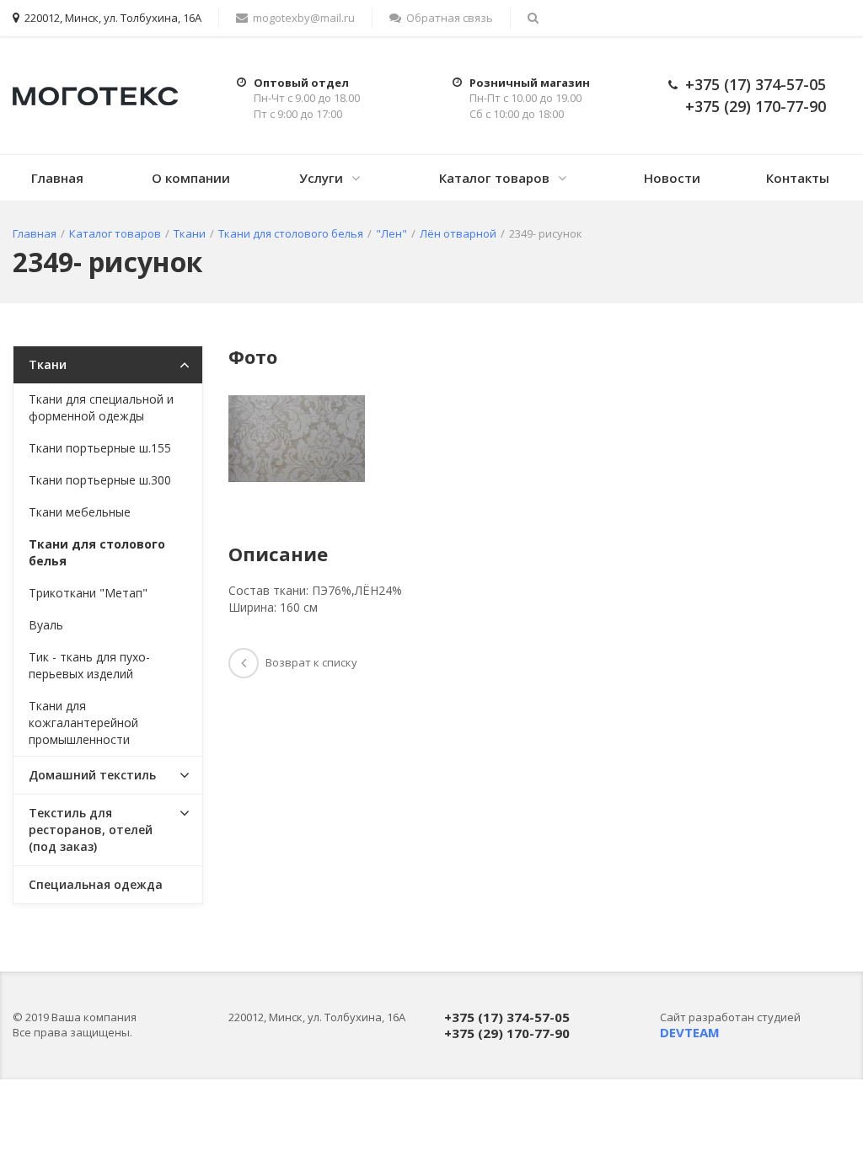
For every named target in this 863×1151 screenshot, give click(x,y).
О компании (191, 177)
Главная (57, 177)
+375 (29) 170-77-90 (755, 106)
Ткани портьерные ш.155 (100, 448)
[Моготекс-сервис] (95, 94)
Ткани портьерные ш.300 (100, 480)
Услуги (321, 177)
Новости (672, 177)
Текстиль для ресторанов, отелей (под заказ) (91, 829)
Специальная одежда (96, 884)
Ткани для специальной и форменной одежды (101, 407)
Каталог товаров (494, 177)
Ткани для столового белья (97, 552)
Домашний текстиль (92, 775)
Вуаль (46, 625)
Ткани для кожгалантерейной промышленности (83, 722)
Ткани (48, 364)
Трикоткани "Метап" (88, 593)
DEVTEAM (690, 1032)
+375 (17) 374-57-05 (755, 84)
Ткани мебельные (80, 512)
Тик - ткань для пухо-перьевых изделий (89, 665)
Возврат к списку (311, 662)
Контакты (797, 177)
